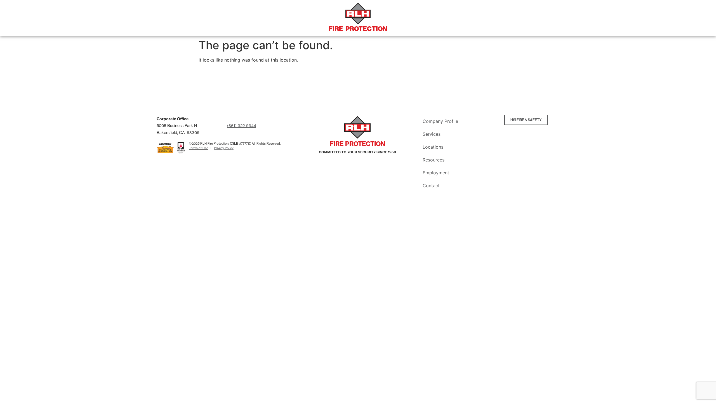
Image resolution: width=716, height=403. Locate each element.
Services (432, 134)
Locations (433, 147)
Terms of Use (198, 148)
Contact (431, 185)
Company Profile (440, 121)
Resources (433, 160)
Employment (436, 172)
